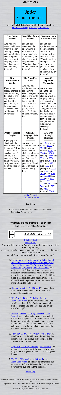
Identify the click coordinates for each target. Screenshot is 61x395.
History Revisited (19, 288)
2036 (51, 158)
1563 (48, 181)
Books (42, 379)
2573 (53, 168)
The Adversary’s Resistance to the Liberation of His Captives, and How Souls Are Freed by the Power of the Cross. (32, 262)
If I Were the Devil (19, 298)
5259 (53, 186)
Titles (31, 389)
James (36, 197)
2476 (42, 178)
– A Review (25, 334)
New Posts (27, 379)
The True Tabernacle (20, 359)
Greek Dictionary (18, 384)
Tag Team (15, 346)
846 (51, 161)
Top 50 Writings (45, 384)
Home (12, 379)
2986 (51, 153)
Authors (16, 389)
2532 (47, 143)
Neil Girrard (30, 242)
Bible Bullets (35, 386)
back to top (30, 371)
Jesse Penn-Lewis (41, 267)
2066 (51, 155)
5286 (51, 191)
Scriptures (26, 197)
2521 (42, 163)
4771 (52, 163)
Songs (35, 379)
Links (37, 389)
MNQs (19, 379)
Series (49, 379)
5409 (50, 150)
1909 (42, 148)
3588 (42, 153)
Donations (44, 389)
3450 (46, 189)
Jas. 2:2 (26, 195)
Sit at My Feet (30, 240)
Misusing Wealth (18, 313)
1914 (49, 145)
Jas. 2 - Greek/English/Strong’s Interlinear (30, 27)
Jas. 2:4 (35, 195)
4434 (47, 176)
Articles (55, 379)
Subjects (24, 389)
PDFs (30, 381)
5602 (47, 166)
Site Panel (4, 379)
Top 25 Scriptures (32, 384)
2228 (42, 183)
